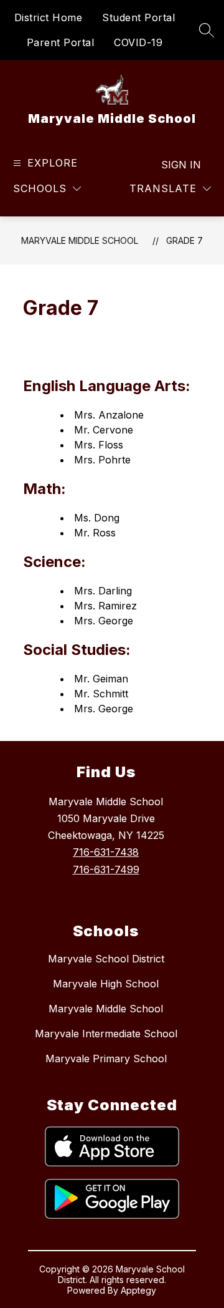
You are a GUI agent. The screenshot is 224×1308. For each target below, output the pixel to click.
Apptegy (138, 1290)
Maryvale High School (106, 983)
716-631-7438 (106, 852)
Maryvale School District (106, 958)
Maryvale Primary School (106, 1058)
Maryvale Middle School (79, 240)
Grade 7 (184, 240)
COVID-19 (138, 42)
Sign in (181, 164)
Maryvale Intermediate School (106, 1033)
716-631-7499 (106, 869)
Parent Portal (61, 42)
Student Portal (138, 17)
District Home (48, 17)
